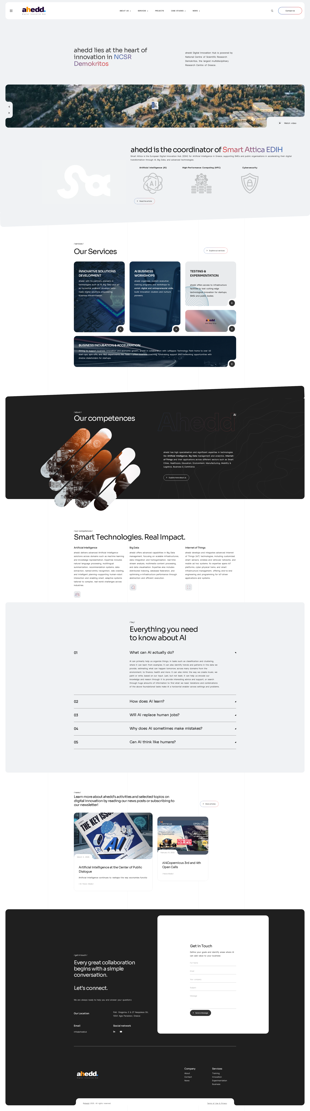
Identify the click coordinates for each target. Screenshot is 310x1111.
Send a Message (201, 1013)
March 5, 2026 (83, 857)
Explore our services (217, 250)
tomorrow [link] (171, 668)
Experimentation (219, 1080)
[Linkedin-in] (114, 1032)
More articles (210, 804)
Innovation (217, 1077)
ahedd (86, 1103)
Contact (188, 1077)
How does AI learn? (147, 701)
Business (216, 1084)
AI (80, 884)
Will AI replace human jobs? (154, 715)
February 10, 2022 (167, 852)
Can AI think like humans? (153, 742)
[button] (286, 122)
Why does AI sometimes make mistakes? (166, 728)
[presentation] (9, 106)
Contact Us (290, 11)
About (187, 1073)
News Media (88, 884)
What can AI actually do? (152, 652)
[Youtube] (121, 1032)
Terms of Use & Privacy (217, 1103)
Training (216, 1073)
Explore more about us (177, 477)
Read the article (146, 201)
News (186, 1080)
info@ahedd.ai (80, 1031)
